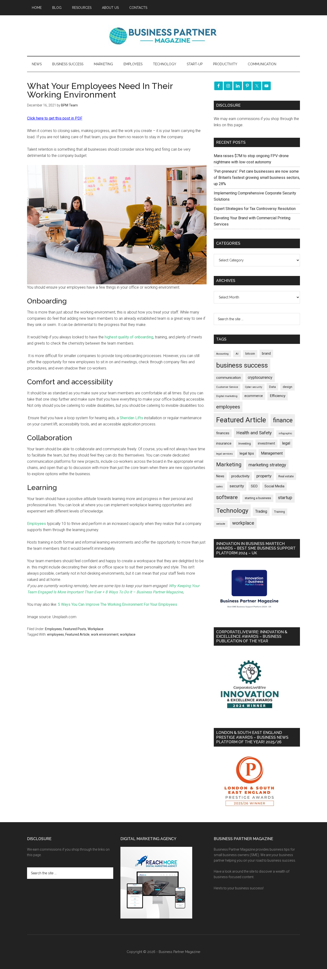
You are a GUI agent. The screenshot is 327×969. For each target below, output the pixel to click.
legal (286, 443)
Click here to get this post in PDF (54, 118)
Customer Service (227, 387)
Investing (244, 443)
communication (228, 377)
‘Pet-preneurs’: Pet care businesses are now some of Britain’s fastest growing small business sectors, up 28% (257, 177)
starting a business (258, 498)
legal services (224, 453)
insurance (223, 443)
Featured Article (77, 634)
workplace (127, 634)
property (263, 475)
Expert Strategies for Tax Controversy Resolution (255, 208)
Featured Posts (74, 629)
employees (55, 634)
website (220, 523)
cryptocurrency (260, 377)
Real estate (286, 476)
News (220, 476)
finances (222, 433)
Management (272, 453)
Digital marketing (226, 396)
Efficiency (277, 396)
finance (283, 420)
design (287, 387)
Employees (36, 523)
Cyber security (253, 387)
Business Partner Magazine (163, 35)
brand (266, 353)
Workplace (95, 629)
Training (279, 511)
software (227, 497)
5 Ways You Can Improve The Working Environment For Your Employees (117, 604)
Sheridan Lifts (131, 418)
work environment (104, 634)
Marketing (229, 464)
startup (285, 497)
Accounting (222, 353)
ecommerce (253, 396)
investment (266, 443)
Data (272, 387)
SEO (254, 486)
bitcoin (250, 353)
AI (237, 353)
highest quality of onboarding (129, 337)
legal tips (247, 453)
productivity (240, 476)
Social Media (274, 486)
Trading (261, 511)
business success (242, 365)
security (237, 486)
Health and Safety (254, 432)
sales (219, 486)
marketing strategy (267, 465)
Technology (232, 510)
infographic (285, 433)
